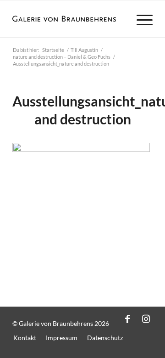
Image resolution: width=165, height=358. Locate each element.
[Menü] (140, 18)
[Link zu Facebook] (127, 318)
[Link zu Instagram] (146, 318)
